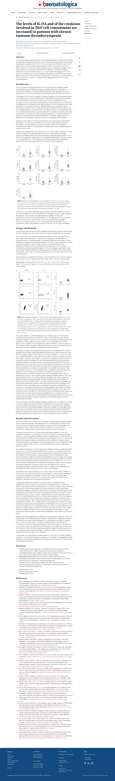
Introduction (87, 23)
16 (23, 135)
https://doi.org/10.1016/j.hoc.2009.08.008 (56, 591)
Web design (87, 757)
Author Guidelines (37, 754)
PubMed (43, 585)
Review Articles (63, 760)
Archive (52, 12)
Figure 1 (62, 429)
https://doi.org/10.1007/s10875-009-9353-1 (45, 691)
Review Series (42, 12)
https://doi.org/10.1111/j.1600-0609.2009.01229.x (47, 680)
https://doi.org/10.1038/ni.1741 (34, 666)
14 (54, 141)
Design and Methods (90, 26)
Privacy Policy (62, 771)
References (87, 33)
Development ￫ (47, 775)
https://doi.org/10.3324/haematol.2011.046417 (47, 48)
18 (24, 246)
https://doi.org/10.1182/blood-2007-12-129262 (33, 645)
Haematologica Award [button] (74, 12)
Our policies (10, 764)
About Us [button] (60, 12)
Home (13, 12)
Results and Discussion (90, 28)
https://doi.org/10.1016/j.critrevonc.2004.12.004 (33, 606)
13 (21, 135)
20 (52, 460)
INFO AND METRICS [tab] (68, 53)
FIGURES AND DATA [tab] (42, 53)
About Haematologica (13, 761)
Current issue (10, 756)
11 (66, 124)
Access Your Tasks (38, 767)
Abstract (86, 21)
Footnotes (87, 31)
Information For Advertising (66, 754)
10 (23, 122)
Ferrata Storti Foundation (27, 775)
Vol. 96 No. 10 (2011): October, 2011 (24, 17)
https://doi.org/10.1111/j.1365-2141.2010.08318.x (41, 738)
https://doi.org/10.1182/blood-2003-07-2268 (32, 629)
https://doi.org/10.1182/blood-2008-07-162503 (49, 699)
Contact (9, 767)
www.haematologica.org (47, 560)
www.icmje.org (23, 564)
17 (22, 246)
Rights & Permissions (89, 754)
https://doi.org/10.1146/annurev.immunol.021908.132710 (49, 656)
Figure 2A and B (34, 438)
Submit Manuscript (38, 756)
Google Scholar (51, 585)
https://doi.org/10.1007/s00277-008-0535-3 (58, 672)
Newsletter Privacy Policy (65, 770)
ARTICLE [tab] (19, 53)
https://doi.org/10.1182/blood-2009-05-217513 (39, 722)
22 (27, 505)
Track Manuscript (37, 757)
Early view (32, 12)
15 (38, 135)
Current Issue (22, 12)
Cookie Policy (62, 768)
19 (26, 427)
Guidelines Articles (63, 762)
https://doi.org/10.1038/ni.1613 (34, 716)
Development (87, 759)
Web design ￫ (38, 775)
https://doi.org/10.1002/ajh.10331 (28, 730)
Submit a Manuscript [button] (91, 12)
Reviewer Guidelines (38, 763)
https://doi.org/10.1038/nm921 (57, 612)
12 (30, 128)
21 (49, 479)
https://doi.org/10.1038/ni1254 (28, 653)
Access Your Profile (38, 765)
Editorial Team (11, 762)
